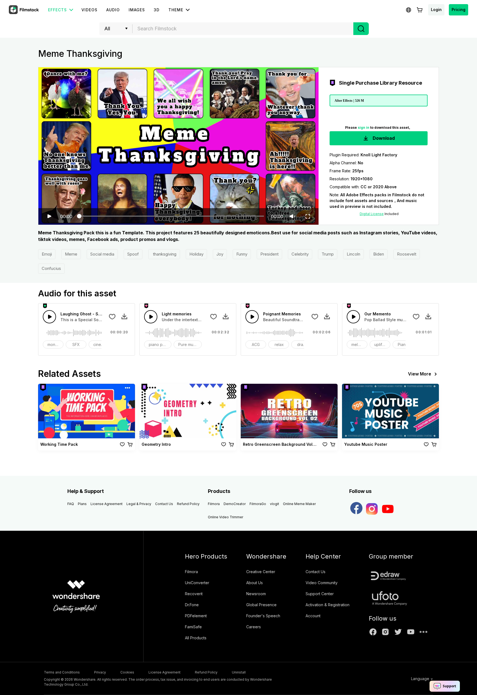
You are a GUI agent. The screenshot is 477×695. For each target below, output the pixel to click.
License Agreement (107, 504)
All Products (195, 637)
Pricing (458, 9)
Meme (71, 254)
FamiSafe (193, 626)
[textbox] (243, 28)
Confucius (51, 268)
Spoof (133, 254)
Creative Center (260, 571)
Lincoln (353, 254)
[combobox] (242, 28)
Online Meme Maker (299, 504)
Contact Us (164, 504)
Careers (253, 626)
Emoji (47, 254)
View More (419, 374)
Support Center (320, 593)
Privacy (100, 672)
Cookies (127, 672)
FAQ (70, 504)
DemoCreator (235, 504)
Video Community (322, 582)
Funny (241, 254)
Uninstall (239, 672)
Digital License (372, 214)
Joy (219, 254)
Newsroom (256, 593)
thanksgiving (164, 254)
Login (436, 9)
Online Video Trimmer (225, 517)
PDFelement (196, 615)
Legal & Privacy (138, 504)
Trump (328, 254)
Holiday (196, 254)
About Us (254, 582)
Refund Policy (188, 504)
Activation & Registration (327, 604)
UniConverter (197, 582)
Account (313, 615)
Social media (102, 254)
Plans (82, 504)
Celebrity (300, 254)
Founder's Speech (263, 615)
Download (383, 138)
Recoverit (194, 593)
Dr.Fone (192, 604)
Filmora (214, 504)
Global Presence (261, 604)
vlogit (274, 504)
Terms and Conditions (62, 672)
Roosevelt (406, 254)
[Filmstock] (24, 10)
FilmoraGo (258, 504)
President (269, 254)
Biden (378, 254)
